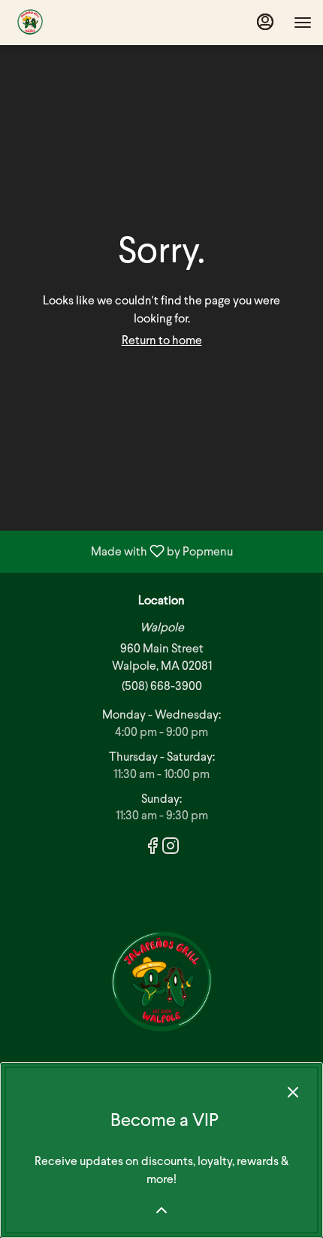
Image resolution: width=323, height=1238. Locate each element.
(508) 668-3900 (162, 687)
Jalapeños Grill (161, 984)
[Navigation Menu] (302, 22)
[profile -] (265, 22)
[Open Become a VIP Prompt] (161, 1210)
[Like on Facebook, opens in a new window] (152, 850)
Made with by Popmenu (122, 551)
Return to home (162, 341)
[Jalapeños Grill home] (78, 22)
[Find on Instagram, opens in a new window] (171, 850)
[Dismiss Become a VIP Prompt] (293, 1092)
